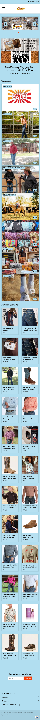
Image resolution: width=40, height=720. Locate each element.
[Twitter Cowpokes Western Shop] (20, 684)
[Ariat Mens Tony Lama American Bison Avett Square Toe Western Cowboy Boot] (30, 376)
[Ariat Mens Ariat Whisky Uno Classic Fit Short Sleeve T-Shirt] (30, 554)
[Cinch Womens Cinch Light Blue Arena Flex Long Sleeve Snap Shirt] (10, 554)
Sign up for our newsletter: (20, 674)
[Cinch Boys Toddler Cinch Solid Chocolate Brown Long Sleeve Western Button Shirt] (10, 495)
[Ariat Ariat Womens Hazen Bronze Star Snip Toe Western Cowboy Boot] (10, 643)
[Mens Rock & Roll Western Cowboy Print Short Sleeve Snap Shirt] (10, 613)
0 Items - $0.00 (34, 2)
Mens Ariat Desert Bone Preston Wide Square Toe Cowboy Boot (10, 477)
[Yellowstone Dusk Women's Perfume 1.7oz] (30, 613)
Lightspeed (4, 715)
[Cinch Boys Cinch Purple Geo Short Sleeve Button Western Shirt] (10, 435)
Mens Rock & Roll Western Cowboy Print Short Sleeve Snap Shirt (9, 625)
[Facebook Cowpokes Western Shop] (16, 684)
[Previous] (5, 24)
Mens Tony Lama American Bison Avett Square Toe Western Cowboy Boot (29, 388)
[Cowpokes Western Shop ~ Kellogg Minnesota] (24, 8)
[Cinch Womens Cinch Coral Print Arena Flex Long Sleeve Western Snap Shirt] (30, 406)
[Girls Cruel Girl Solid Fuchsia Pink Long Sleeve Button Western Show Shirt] (10, 583)
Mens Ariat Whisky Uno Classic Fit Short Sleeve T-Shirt (30, 566)
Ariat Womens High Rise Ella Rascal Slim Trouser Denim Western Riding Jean (30, 329)
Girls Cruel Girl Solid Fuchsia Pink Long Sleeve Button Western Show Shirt (10, 596)
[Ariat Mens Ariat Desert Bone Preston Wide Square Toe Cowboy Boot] (10, 465)
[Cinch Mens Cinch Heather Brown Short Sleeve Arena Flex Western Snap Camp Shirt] (30, 495)
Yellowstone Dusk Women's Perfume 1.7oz (29, 625)
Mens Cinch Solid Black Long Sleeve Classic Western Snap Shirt (9, 388)
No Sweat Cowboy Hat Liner (29, 447)
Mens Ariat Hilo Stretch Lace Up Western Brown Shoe (28, 655)
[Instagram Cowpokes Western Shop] (23, 684)
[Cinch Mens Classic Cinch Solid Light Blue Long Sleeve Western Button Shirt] (10, 406)
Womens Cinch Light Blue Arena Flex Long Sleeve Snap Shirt (10, 566)
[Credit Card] (37, 717)
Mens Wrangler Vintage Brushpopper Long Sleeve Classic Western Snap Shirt (9, 329)
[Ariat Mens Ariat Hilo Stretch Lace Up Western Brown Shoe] (30, 643)
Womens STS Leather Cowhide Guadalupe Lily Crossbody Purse (9, 359)
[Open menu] (4, 8)
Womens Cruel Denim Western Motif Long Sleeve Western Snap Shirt (29, 477)
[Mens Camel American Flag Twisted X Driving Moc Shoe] (30, 524)
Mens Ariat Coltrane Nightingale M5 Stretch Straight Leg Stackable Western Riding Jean (30, 359)
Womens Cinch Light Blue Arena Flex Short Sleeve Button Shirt (30, 596)
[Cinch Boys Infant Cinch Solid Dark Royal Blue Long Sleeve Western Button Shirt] (10, 524)
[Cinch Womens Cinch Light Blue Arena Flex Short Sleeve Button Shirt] (30, 583)
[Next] (34, 24)
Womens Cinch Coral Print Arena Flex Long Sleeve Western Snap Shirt (30, 418)
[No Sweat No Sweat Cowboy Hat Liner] (30, 435)
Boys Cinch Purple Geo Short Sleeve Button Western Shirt (9, 447)
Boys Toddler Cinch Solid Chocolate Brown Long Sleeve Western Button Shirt (9, 507)
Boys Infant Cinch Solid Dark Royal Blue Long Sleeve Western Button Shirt (9, 536)
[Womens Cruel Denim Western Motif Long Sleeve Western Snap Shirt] (30, 465)
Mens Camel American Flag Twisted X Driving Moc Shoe (29, 536)
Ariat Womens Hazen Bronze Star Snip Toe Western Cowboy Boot (9, 655)
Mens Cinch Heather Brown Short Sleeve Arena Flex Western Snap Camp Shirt (30, 507)
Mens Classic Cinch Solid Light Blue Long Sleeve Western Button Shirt (9, 418)
